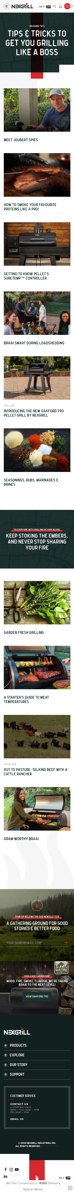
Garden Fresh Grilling (24, 633)
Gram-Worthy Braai (21, 839)
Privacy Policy (50, 1146)
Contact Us (19, 1104)
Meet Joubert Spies (21, 140)
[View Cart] (67, 6)
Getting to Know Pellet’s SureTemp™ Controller (26, 276)
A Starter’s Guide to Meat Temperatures (26, 700)
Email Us (17, 1119)
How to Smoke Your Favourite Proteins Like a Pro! (30, 207)
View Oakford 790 (37, 996)
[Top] (37, 1178)
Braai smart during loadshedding (34, 343)
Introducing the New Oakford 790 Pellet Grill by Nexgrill (34, 413)
